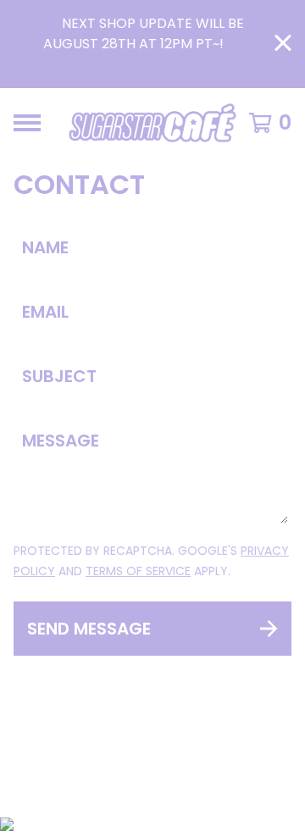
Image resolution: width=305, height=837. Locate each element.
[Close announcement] (282, 44)
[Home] (152, 123)
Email (45, 312)
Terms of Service (138, 571)
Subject (59, 376)
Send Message (89, 628)
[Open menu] (27, 123)
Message (60, 440)
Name (45, 247)
